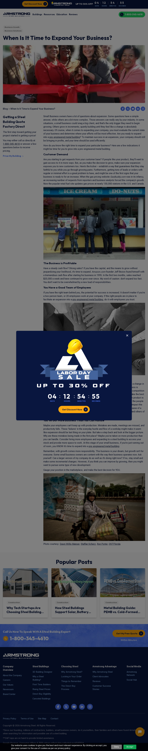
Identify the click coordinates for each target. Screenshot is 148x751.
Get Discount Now (72, 409)
